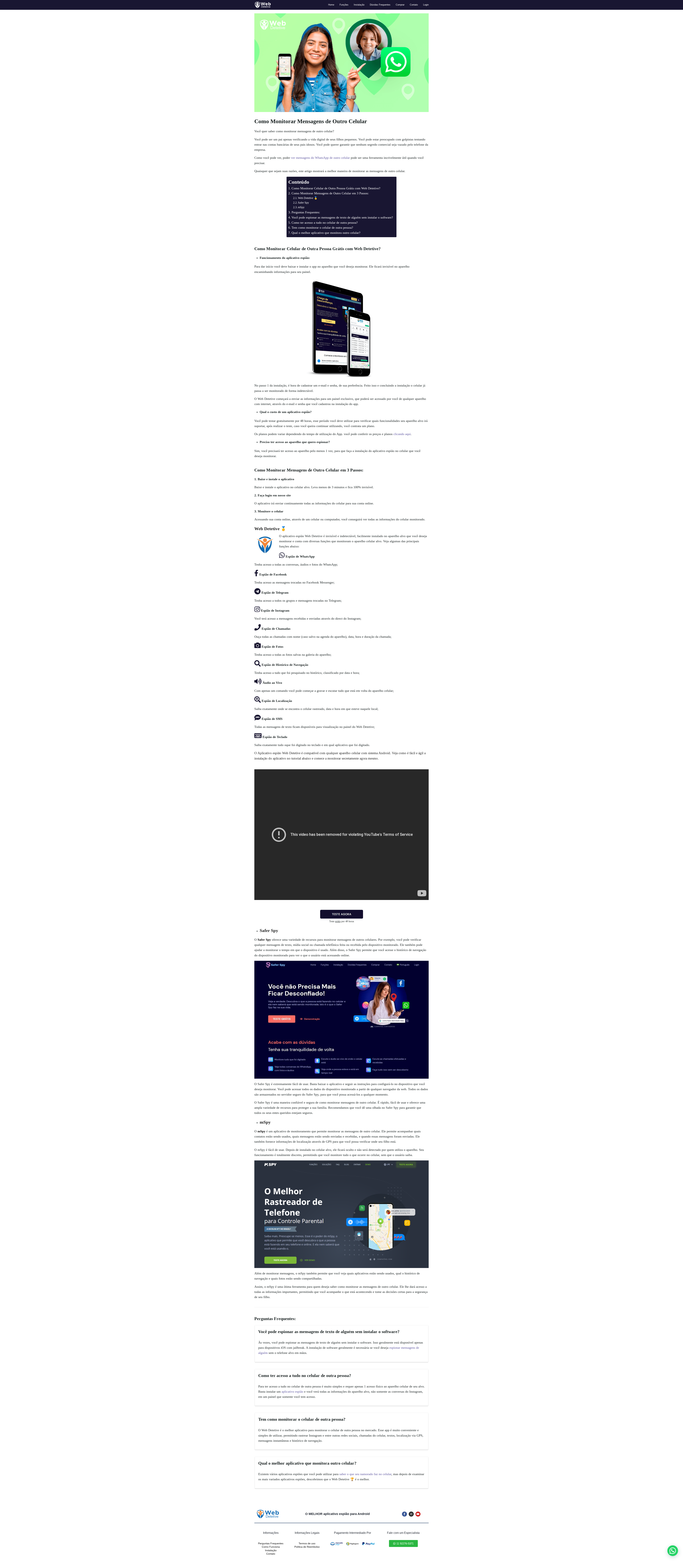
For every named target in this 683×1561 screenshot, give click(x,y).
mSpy (301, 207)
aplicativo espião (292, 1391)
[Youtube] (417, 1514)
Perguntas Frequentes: (306, 212)
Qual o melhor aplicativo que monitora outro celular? (326, 233)
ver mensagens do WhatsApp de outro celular (320, 157)
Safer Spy (303, 202)
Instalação (271, 1550)
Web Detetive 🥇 (307, 198)
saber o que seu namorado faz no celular (365, 1474)
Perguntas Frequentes (270, 1543)
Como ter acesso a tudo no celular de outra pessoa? (325, 222)
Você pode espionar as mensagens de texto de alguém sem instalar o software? (342, 217)
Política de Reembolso (307, 1546)
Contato (270, 1553)
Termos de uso (307, 1543)
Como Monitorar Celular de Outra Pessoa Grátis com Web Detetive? (336, 188)
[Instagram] (411, 1514)
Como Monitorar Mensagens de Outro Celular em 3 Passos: (330, 193)
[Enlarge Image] (341, 62)
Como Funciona (271, 1546)
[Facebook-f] (404, 1514)
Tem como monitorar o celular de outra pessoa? (322, 227)
